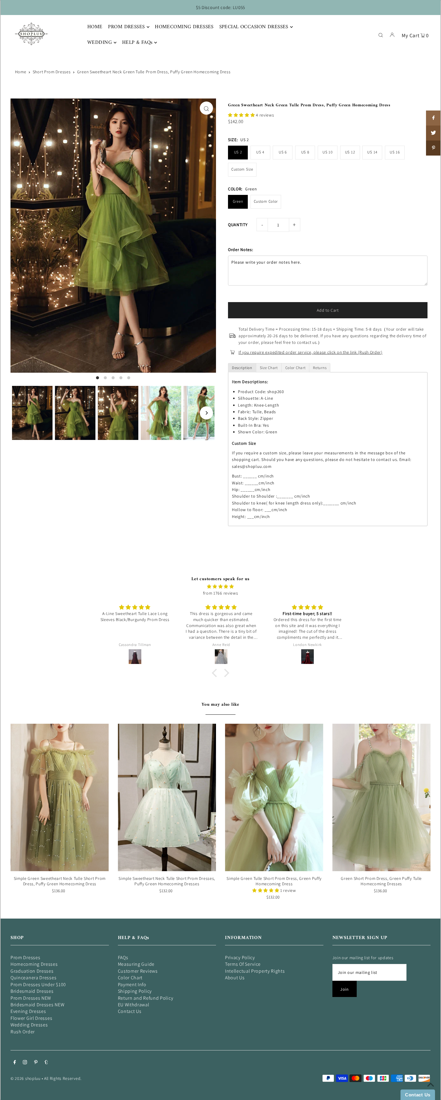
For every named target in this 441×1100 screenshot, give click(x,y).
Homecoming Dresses (34, 964)
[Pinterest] (36, 1062)
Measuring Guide (136, 964)
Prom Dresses (25, 957)
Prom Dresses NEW (30, 998)
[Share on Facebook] (433, 118)
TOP (430, 1091)
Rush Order (22, 1032)
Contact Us (130, 1011)
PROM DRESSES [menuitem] (126, 27)
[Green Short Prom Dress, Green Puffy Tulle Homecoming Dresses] (381, 797)
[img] (220, 586)
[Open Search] (381, 34)
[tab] (242, 367)
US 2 (238, 152)
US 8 (305, 152)
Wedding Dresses (29, 1025)
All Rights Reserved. (63, 1078)
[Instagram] (25, 1062)
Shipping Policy (135, 991)
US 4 (260, 152)
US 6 (283, 152)
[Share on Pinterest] (433, 148)
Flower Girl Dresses (31, 1018)
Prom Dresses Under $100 (38, 984)
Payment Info (132, 984)
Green (238, 201)
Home (20, 71)
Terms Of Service (243, 964)
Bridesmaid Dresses (32, 991)
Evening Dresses (28, 1011)
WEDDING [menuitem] (99, 42)
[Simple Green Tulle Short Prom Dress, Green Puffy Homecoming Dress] (274, 797)
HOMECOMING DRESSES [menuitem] (184, 27)
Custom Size (242, 169)
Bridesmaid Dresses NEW (37, 1005)
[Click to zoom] (206, 108)
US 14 (372, 152)
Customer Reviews (138, 971)
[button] (242, 115)
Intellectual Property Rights (255, 971)
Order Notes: (240, 249)
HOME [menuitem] (95, 27)
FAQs (123, 957)
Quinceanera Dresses (33, 977)
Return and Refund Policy (145, 998)
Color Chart (130, 977)
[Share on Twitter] (433, 133)
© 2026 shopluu (25, 1078)
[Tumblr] (46, 1062)
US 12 (350, 152)
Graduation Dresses (32, 971)
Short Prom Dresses (52, 71)
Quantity (238, 224)
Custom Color (266, 201)
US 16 (395, 152)
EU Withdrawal (133, 1005)
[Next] (206, 413)
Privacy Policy (240, 957)
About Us (235, 977)
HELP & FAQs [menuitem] (137, 42)
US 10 (327, 152)
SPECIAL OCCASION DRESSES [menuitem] (253, 27)
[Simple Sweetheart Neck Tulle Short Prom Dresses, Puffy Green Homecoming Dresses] (167, 797)
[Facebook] (15, 1062)
